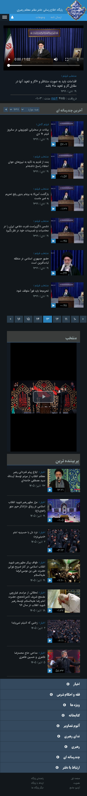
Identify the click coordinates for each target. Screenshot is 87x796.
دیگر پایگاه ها (37, 788)
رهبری (75, 746)
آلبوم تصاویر (72, 726)
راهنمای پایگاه (37, 778)
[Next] (10, 319)
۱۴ (37, 319)
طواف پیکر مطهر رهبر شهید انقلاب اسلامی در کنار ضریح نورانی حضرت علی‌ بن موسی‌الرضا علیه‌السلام (26, 568)
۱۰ (75, 319)
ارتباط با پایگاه (37, 783)
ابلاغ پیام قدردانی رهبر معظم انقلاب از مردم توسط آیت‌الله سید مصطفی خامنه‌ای (26, 476)
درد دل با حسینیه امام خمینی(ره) (29, 534)
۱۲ (57, 319)
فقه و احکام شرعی (68, 694)
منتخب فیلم (70, 76)
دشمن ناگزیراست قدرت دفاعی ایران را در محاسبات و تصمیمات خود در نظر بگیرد (26, 228)
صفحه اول (75, 778)
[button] (4, 17)
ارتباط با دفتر (71, 767)
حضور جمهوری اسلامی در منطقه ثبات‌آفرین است (31, 260)
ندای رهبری (72, 736)
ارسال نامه (56, 17)
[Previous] (83, 319)
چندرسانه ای (71, 757)
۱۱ (66, 319)
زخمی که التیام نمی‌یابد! (25, 623)
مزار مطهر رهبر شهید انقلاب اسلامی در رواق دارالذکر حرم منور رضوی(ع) (26, 506)
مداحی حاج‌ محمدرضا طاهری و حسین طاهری (29, 655)
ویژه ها (75, 705)
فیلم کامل (43, 124)
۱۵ (28, 319)
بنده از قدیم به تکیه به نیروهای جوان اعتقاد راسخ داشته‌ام (28, 164)
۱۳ (47, 319)
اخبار (42, 472)
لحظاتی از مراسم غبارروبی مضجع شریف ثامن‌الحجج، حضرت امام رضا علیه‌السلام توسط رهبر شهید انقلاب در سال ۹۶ (26, 598)
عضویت (76, 783)
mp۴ (54, 98)
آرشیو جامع (75, 788)
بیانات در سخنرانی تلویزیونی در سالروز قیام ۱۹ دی (28, 131)
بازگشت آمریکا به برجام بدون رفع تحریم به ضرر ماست (27, 196)
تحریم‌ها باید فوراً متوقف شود (32, 291)
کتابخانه (74, 715)
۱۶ (18, 319)
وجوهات (40, 17)
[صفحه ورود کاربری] (12, 17)
